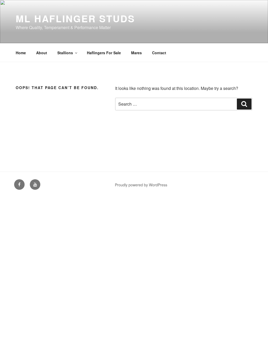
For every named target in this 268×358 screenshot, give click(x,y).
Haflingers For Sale (104, 52)
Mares (136, 52)
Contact (159, 52)
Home (21, 52)
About (41, 52)
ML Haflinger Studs (75, 18)
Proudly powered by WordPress (141, 184)
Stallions (65, 52)
